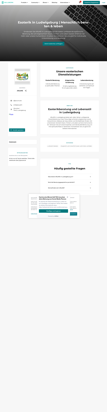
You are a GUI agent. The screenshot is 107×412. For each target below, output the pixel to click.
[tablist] (46, 2)
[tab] (25, 2)
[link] (22, 101)
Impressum (70, 209)
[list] (22, 105)
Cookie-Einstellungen (35, 213)
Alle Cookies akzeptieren (70, 213)
